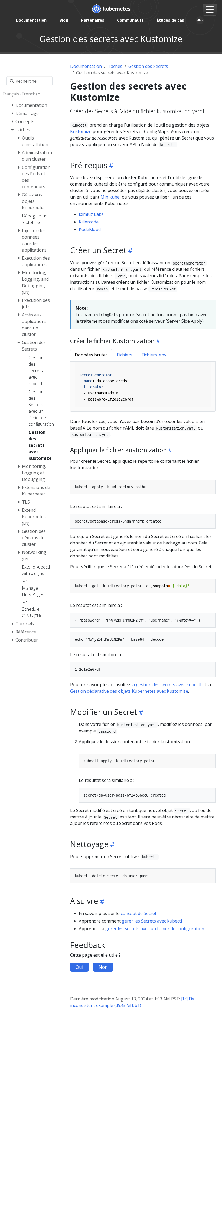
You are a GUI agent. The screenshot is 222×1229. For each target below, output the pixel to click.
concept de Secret (138, 913)
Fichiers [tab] (124, 355)
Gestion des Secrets (148, 66)
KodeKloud (90, 229)
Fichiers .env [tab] (154, 355)
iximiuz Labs (91, 214)
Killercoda (89, 222)
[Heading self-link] (110, 165)
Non (103, 967)
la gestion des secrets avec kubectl (166, 685)
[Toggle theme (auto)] (200, 20)
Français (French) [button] (19, 94)
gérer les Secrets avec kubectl (152, 921)
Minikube (110, 197)
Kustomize (81, 131)
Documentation (86, 66)
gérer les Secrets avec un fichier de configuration (154, 928)
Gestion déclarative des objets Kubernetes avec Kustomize (129, 691)
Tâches (115, 66)
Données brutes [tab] (91, 355)
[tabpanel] (143, 387)
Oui (79, 967)
